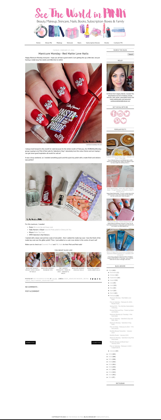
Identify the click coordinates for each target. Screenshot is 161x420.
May (111, 288)
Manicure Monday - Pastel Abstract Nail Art (120, 222)
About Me (48, 43)
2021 (110, 359)
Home (38, 43)
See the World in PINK (74, 417)
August (112, 280)
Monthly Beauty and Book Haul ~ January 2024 (119, 342)
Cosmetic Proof (47, 244)
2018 (110, 367)
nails (28, 280)
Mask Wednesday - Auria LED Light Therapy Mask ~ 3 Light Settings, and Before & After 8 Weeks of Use (120, 190)
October (112, 275)
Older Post (96, 343)
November (113, 272)
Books (107, 43)
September (113, 277)
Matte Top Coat (39, 232)
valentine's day (48, 280)
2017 (110, 369)
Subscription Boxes (93, 43)
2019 (110, 364)
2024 (110, 270)
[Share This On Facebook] (91, 279)
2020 (110, 362)
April (111, 290)
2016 (110, 372)
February (113, 295)
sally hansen (36, 280)
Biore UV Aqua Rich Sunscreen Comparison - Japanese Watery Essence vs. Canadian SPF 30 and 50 (120, 253)
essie (66, 278)
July (111, 283)
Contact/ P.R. (118, 43)
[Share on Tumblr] (100, 279)
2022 (110, 356)
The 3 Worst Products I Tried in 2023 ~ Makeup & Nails (63, 271)
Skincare (70, 43)
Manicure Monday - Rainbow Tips (48, 269)
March (112, 293)
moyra (86, 278)
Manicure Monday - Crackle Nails (78, 269)
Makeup (59, 43)
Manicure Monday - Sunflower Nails (94, 269)
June (111, 285)
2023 (110, 354)
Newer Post (30, 343)
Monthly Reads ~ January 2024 (119, 335)
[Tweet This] (93, 279)
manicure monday (76, 278)
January (112, 351)
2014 (110, 377)
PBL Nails (59, 244)
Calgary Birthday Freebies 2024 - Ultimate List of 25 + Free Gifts (120, 157)
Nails (79, 43)
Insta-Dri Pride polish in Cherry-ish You (57, 230)
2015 (110, 374)
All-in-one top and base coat (43, 227)
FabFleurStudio (102, 417)
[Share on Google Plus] (98, 279)
